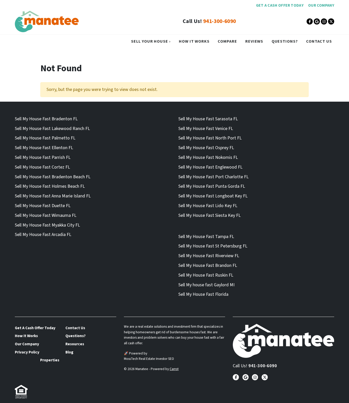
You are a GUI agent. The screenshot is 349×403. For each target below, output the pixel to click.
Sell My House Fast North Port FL (210, 138)
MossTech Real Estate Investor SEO (149, 358)
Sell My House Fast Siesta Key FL (209, 215)
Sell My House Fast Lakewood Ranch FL (52, 128)
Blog (69, 352)
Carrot (174, 368)
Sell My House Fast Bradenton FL (46, 119)
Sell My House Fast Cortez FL (42, 167)
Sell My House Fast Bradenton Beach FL (52, 177)
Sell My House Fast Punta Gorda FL (211, 186)
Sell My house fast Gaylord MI (206, 285)
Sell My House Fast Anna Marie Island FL (53, 196)
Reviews (254, 41)
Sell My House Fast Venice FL (205, 128)
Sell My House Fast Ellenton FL (44, 148)
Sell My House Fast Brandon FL (207, 265)
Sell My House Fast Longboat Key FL (213, 196)
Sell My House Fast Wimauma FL (45, 215)
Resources (74, 344)
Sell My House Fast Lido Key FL (207, 206)
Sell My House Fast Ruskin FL (205, 275)
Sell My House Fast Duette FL (43, 206)
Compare (227, 41)
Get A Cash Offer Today (280, 5)
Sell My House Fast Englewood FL (210, 167)
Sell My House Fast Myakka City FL (47, 225)
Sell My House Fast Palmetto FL (45, 138)
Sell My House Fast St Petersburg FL (212, 246)
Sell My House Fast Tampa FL (206, 236)
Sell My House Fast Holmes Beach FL (50, 186)
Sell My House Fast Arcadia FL (43, 234)
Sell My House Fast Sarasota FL (208, 119)
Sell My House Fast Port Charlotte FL (213, 177)
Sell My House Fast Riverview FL (208, 256)
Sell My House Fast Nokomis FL (208, 157)
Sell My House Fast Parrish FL (43, 157)
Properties (49, 360)
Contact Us (319, 41)
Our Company (321, 5)
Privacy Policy (27, 352)
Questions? (285, 41)
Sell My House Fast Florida (203, 294)
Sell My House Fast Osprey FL (206, 148)
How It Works (194, 41)
